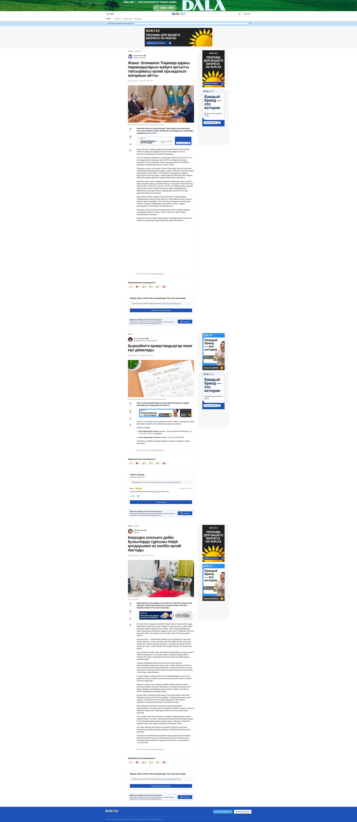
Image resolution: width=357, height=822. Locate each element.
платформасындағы (151, 421)
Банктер (136, 526)
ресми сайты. (151, 133)
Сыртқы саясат (127, 19)
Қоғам (130, 334)
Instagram (186, 321)
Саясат (108, 19)
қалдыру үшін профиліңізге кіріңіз (170, 303)
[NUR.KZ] (178, 13)
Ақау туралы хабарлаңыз (223, 811)
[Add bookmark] (130, 150)
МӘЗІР (112, 14)
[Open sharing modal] (130, 144)
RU (240, 14)
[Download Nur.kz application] (178, 5)
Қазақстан (118, 19)
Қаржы (130, 526)
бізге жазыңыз (159, 274)
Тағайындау (137, 19)
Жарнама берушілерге (242, 811)
